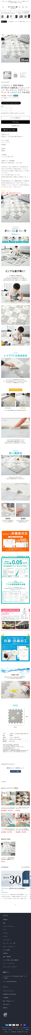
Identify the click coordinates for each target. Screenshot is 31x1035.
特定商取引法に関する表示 (9, 994)
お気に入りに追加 (10, 130)
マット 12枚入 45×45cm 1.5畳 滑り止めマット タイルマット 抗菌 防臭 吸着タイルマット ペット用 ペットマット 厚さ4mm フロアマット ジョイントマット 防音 (23, 808)
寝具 (4, 923)
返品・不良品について (8, 1001)
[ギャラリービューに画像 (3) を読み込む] (23, 75)
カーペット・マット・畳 (9, 943)
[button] (3, 7)
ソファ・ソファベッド (8, 926)
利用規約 (27, 1029)
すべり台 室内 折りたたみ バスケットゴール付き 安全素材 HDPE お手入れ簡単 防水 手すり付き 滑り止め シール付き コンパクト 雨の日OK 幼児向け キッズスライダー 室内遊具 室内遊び (8, 829)
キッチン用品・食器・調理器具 (10, 960)
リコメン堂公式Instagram (10, 981)
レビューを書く (15, 771)
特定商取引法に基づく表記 (22, 1031)
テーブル (5, 936)
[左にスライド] (1, 75)
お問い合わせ (6, 1004)
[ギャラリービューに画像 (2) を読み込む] (15, 75)
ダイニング (6, 933)
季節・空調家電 (7, 956)
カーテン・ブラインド (8, 946)
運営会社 (5, 1007)
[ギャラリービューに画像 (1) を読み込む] (7, 75)
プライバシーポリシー (8, 991)
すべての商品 (10, 21)
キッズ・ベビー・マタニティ (10, 967)
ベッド (4, 929)
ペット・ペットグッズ (8, 963)
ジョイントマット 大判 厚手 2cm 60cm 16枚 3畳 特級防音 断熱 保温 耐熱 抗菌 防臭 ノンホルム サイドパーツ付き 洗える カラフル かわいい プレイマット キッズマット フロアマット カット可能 (23, 829)
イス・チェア (6, 940)
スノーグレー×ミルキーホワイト (11, 103)
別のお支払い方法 (15, 125)
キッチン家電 (6, 950)
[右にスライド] (29, 75)
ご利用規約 (6, 997)
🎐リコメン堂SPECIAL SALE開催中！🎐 (14, 889)
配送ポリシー (7, 1031)
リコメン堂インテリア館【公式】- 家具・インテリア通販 (15, 977)
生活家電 (5, 953)
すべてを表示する (25, 867)
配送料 (5, 97)
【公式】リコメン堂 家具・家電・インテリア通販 (15, 1027)
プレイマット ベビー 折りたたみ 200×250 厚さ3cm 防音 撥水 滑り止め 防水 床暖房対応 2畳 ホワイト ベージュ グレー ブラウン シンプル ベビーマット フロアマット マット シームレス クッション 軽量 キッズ (8, 808)
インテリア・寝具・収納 (19, 21)
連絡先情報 (13, 1031)
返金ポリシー (11, 1029)
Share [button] (4, 781)
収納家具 (5, 919)
